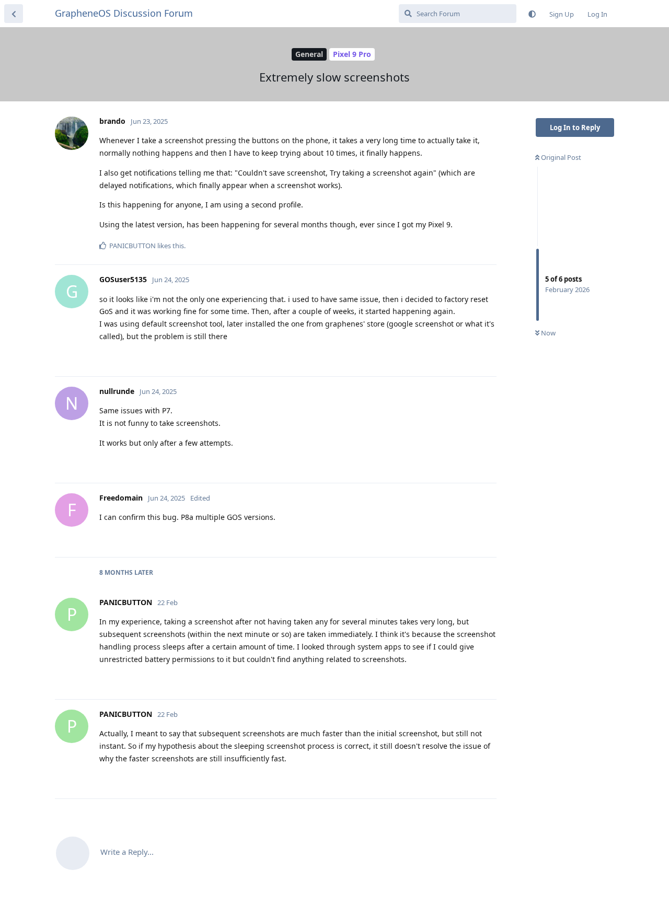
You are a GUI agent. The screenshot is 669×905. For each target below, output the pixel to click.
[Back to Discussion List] (13, 13)
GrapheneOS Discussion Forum (124, 13)
